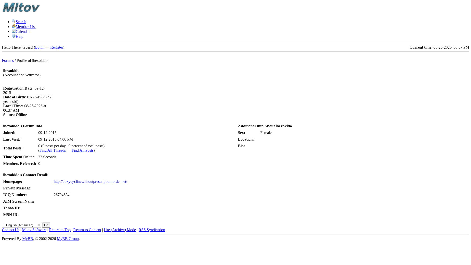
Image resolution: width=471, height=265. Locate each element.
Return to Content (87, 230)
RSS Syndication (152, 230)
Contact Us (10, 230)
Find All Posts (82, 150)
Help (19, 36)
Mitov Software (34, 230)
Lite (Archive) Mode (120, 230)
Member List (26, 27)
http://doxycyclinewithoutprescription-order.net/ (90, 181)
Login (39, 47)
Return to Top (60, 230)
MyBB (27, 239)
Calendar (23, 31)
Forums (8, 60)
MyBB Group (68, 239)
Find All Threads (52, 150)
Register (56, 47)
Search (21, 22)
